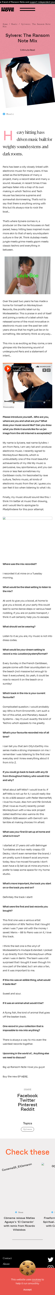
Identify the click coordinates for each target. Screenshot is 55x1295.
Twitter (27, 1100)
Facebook (27, 1095)
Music (14, 24)
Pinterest (27, 1104)
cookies (36, 1279)
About (6, 1264)
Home (5, 24)
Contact (7, 1258)
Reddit (28, 1109)
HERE (24, 1076)
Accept (27, 1289)
